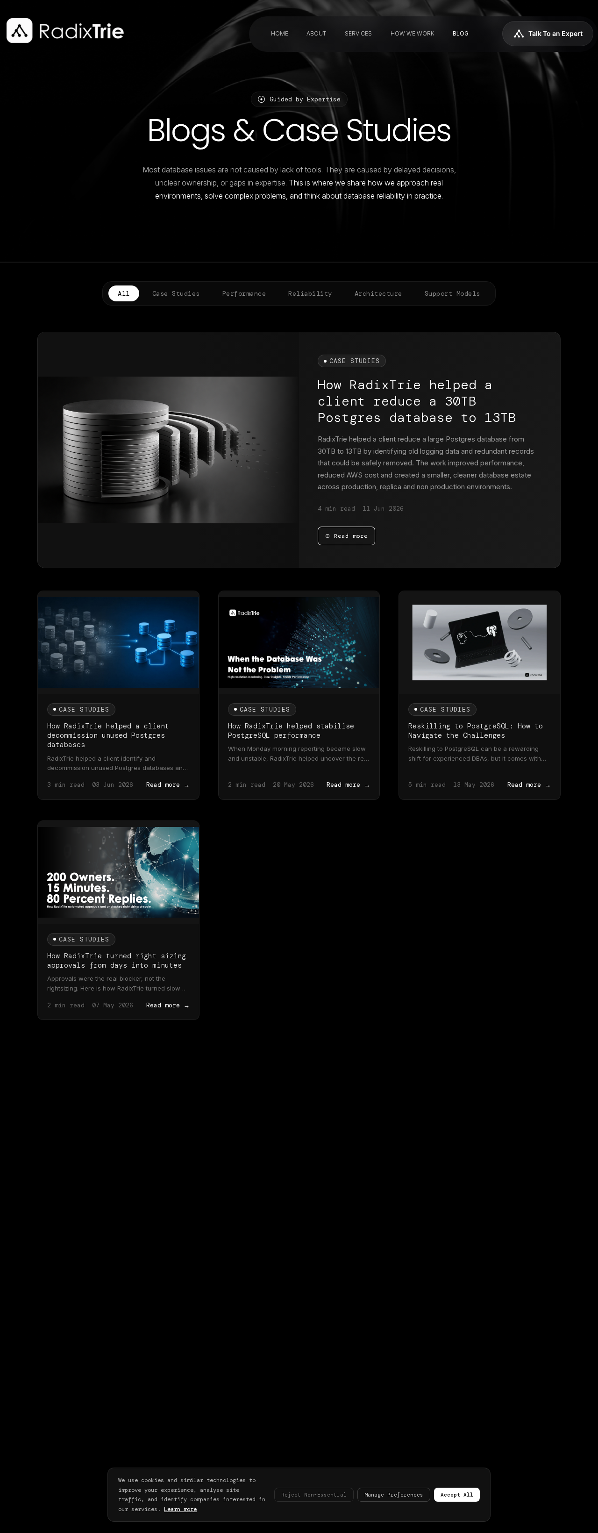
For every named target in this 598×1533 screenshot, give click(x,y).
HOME (279, 33)
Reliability (310, 293)
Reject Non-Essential (314, 1494)
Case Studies (176, 293)
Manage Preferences (393, 1494)
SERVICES (358, 33)
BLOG (461, 33)
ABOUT (316, 33)
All (124, 293)
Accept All (457, 1494)
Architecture (378, 293)
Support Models (452, 293)
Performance (244, 293)
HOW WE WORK (412, 33)
